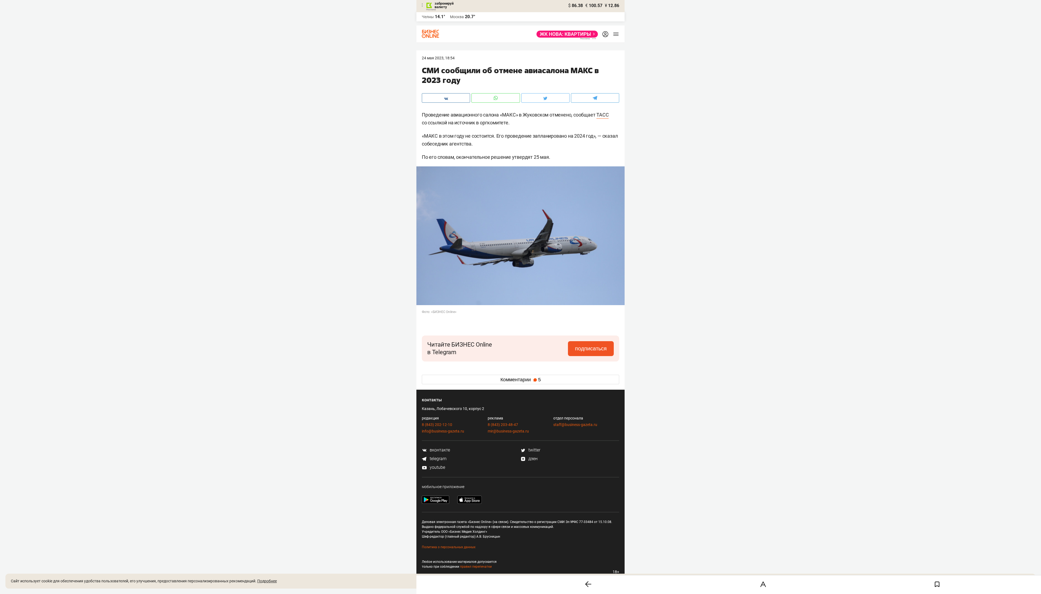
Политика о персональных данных (448, 547)
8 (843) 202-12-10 (437, 424)
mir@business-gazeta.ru (508, 431)
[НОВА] (565, 34)
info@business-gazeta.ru (443, 431)
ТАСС (602, 115)
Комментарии (520, 379)
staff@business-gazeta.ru (575, 424)
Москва (457, 17)
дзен (532, 458)
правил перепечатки (476, 567)
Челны (428, 17)
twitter (533, 450)
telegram (437, 458)
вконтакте (439, 450)
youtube (437, 467)
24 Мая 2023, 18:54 (438, 58)
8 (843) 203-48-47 (503, 424)
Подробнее (267, 581)
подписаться (591, 348)
